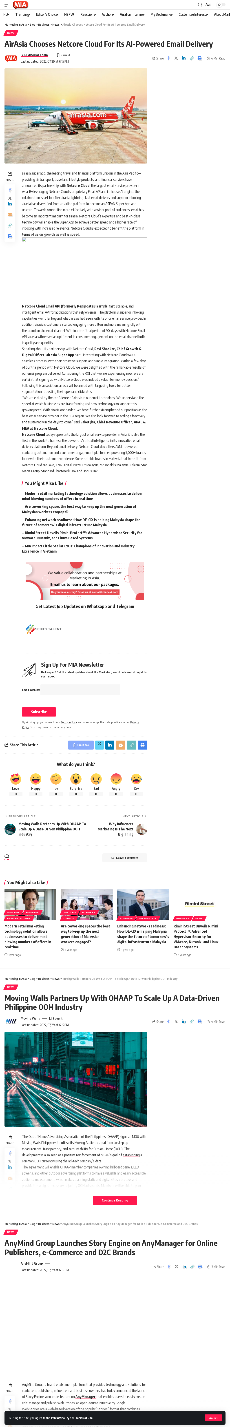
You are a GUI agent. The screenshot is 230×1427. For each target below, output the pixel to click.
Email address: (31, 690)
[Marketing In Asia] (20, 4)
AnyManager (85, 1396)
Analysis (13, 912)
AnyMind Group (32, 1263)
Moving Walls (30, 1018)
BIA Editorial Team (34, 55)
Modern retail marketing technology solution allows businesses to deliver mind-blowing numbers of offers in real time (27, 936)
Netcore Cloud (78, 185)
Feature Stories (19, 918)
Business (32, 912)
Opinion (69, 918)
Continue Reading (115, 1200)
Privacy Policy (60, 1418)
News (11, 33)
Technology (148, 918)
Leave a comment (127, 857)
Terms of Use (84, 1418)
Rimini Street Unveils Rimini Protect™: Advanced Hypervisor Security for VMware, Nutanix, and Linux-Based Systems (197, 936)
